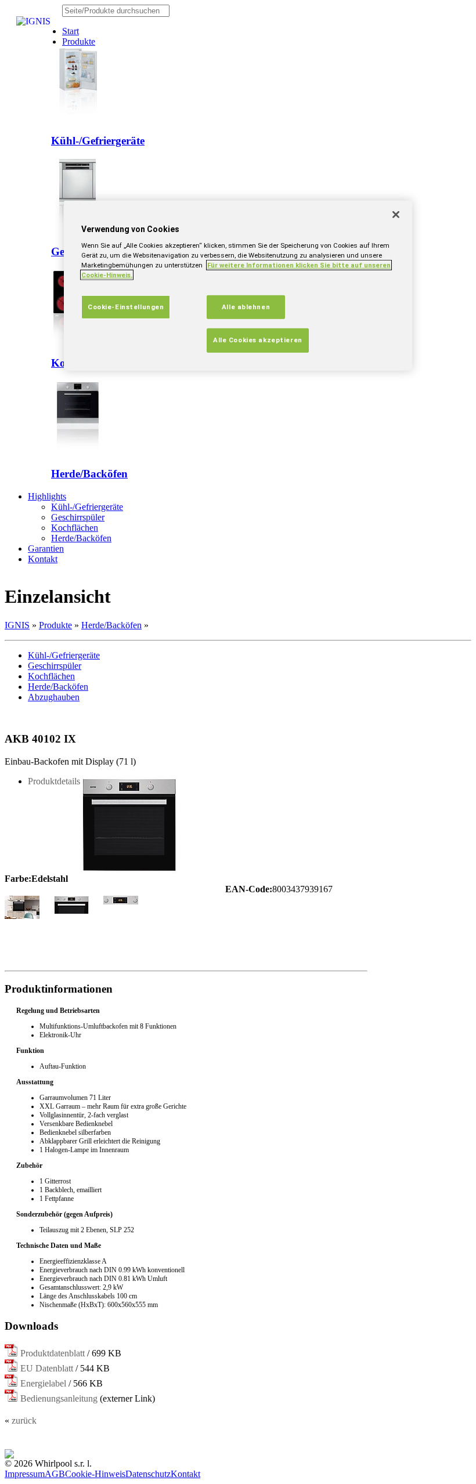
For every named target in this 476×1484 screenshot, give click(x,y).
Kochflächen (74, 528)
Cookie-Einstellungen (126, 306)
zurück (24, 1420)
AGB (55, 1474)
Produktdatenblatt (52, 1353)
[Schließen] (396, 214)
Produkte (55, 625)
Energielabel (43, 1383)
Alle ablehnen (246, 306)
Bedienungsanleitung (59, 1398)
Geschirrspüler (77, 517)
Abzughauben (54, 697)
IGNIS (17, 625)
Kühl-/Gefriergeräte (98, 141)
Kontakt (185, 1474)
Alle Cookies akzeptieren (257, 340)
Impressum (25, 1474)
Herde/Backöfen (89, 474)
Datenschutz (148, 1474)
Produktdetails (54, 781)
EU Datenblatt (46, 1368)
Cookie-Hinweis (95, 1474)
